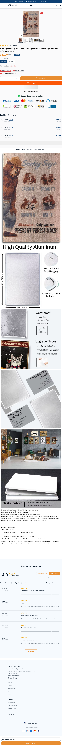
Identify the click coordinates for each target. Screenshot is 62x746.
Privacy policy (11, 702)
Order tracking (12, 688)
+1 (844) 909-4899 (13, 673)
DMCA (9, 695)
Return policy (11, 711)
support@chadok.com (14, 675)
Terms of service (12, 705)
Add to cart (31, 743)
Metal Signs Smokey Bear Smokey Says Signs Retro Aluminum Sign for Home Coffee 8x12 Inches (40, 594)
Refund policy (11, 715)
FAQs (9, 691)
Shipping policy (12, 708)
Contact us (10, 685)
